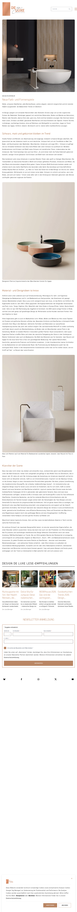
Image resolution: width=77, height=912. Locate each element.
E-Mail (6, 638)
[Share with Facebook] (21, 679)
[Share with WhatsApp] (38, 679)
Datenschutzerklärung (13, 898)
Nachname (47, 631)
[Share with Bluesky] (4, 679)
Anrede (6, 631)
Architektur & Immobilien (17, 15)
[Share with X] (55, 679)
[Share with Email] (73, 679)
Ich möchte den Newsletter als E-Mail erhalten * (20, 648)
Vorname (16, 631)
